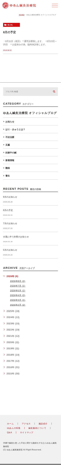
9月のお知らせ (10, 197)
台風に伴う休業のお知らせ (16, 237)
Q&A (9, 432)
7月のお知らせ (10, 223)
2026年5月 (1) (17, 290)
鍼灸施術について (37, 428)
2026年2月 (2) (17, 305)
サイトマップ (26, 432)
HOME (21, 15)
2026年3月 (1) (17, 300)
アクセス (26, 423)
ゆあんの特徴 (13, 428)
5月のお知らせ (10, 250)
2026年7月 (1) (17, 286)
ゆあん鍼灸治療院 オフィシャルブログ (30, 113)
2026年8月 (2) (17, 281)
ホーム (10, 423)
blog (10, 25)
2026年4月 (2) (17, 295)
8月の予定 (9, 32)
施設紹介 (43, 423)
